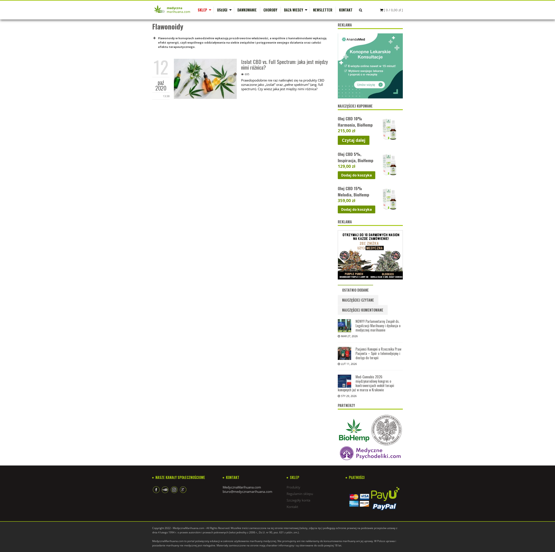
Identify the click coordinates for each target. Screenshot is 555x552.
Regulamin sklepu (300, 494)
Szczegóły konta (298, 500)
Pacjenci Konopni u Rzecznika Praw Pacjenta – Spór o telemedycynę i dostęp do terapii (378, 353)
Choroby (270, 10)
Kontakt (346, 10)
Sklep (202, 10)
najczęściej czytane (358, 300)
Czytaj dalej (353, 140)
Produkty (293, 487)
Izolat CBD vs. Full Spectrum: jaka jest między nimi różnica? (284, 64)
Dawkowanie (247, 10)
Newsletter (322, 10)
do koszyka (356, 175)
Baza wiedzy (293, 10)
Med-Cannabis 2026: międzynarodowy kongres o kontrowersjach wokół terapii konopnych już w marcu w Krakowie (366, 383)
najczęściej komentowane (362, 310)
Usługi (222, 10)
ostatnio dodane (355, 290)
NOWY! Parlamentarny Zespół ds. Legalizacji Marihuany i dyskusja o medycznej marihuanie (378, 326)
